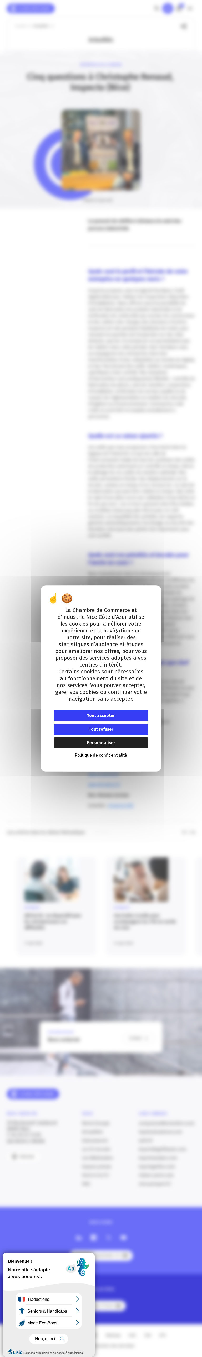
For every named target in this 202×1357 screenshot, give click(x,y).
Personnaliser (101, 742)
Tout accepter (101, 715)
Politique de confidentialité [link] (101, 755)
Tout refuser (101, 729)
